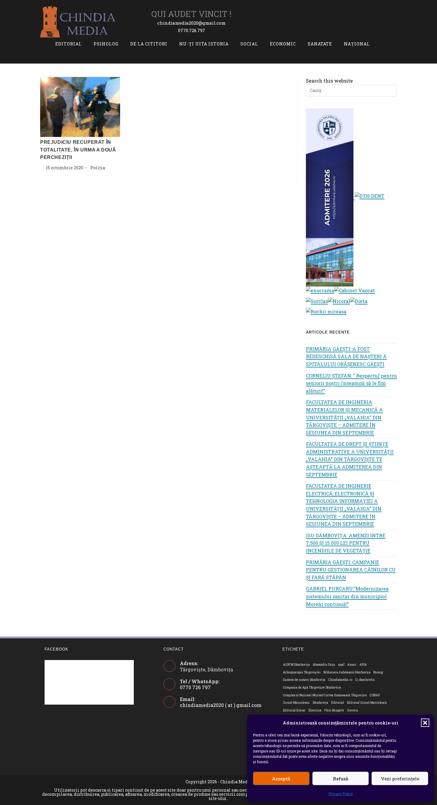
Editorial (337, 702)
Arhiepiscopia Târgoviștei (301, 672)
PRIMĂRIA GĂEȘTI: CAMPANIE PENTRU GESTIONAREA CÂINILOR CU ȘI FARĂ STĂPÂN (351, 569)
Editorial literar (294, 710)
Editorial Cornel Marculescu (367, 702)
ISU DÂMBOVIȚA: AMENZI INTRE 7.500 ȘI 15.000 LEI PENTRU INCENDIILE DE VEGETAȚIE (345, 543)
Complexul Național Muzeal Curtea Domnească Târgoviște (325, 695)
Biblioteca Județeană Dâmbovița (346, 672)
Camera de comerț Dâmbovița (304, 680)
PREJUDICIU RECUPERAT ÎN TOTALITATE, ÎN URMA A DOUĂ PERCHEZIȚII (78, 150)
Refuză (340, 779)
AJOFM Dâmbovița (296, 664)
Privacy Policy (340, 793)
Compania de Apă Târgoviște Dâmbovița (312, 687)
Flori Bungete (334, 710)
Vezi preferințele (400, 779)
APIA (363, 664)
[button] (425, 723)
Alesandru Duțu (324, 664)
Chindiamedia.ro (340, 680)
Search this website (329, 81)
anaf (341, 664)
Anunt (351, 664)
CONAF (375, 695)
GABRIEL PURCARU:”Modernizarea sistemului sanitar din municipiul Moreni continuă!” (347, 596)
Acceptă (281, 779)
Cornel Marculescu (296, 702)
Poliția (97, 168)
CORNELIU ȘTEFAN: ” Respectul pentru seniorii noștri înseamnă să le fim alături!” (351, 383)
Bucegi (378, 672)
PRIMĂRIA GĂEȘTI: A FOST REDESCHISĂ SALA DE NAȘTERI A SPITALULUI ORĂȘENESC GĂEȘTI (346, 356)
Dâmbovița (320, 702)
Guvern (352, 710)
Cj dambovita (365, 680)
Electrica (315, 710)
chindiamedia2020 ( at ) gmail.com (221, 705)
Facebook (56, 649)
